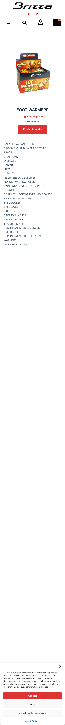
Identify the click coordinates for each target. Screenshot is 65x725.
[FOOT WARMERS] (32, 74)
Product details (32, 129)
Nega (32, 704)
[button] (60, 666)
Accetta (32, 695)
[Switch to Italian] (27, 14)
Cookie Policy (31, 721)
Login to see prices (32, 116)
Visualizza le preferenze (32, 713)
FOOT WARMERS (32, 109)
